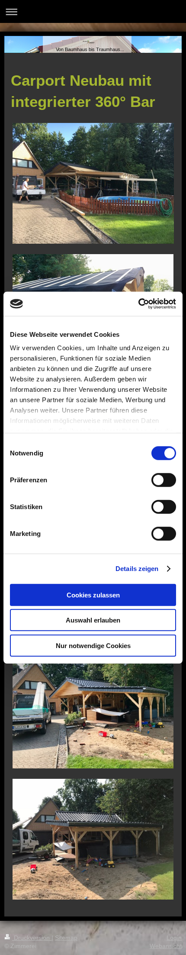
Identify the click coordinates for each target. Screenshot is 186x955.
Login (174, 937)
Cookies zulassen (93, 594)
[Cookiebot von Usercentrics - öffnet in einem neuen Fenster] (138, 304)
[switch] (163, 480)
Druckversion (31, 937)
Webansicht (166, 945)
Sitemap (66, 937)
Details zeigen (136, 568)
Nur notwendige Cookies (93, 645)
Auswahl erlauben (93, 620)
